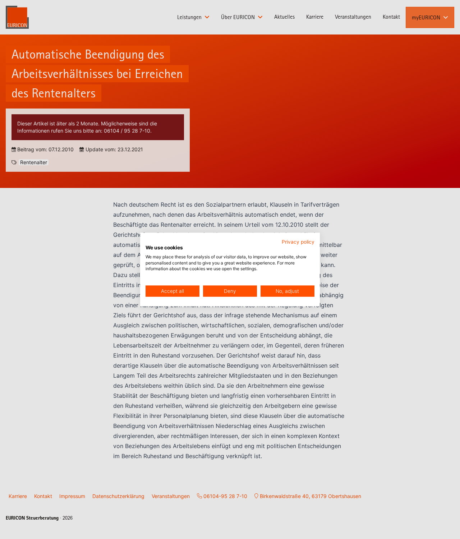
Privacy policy (298, 242)
